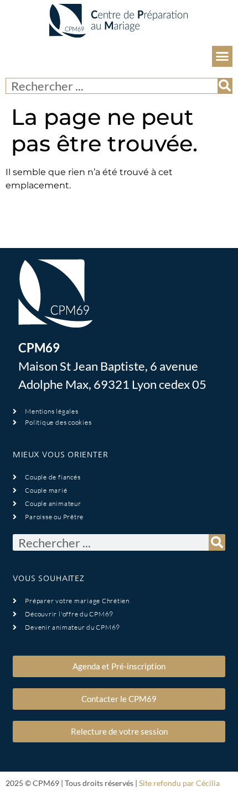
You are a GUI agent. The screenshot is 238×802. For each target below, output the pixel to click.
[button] (222, 56)
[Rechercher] (225, 85)
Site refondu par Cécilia (179, 783)
